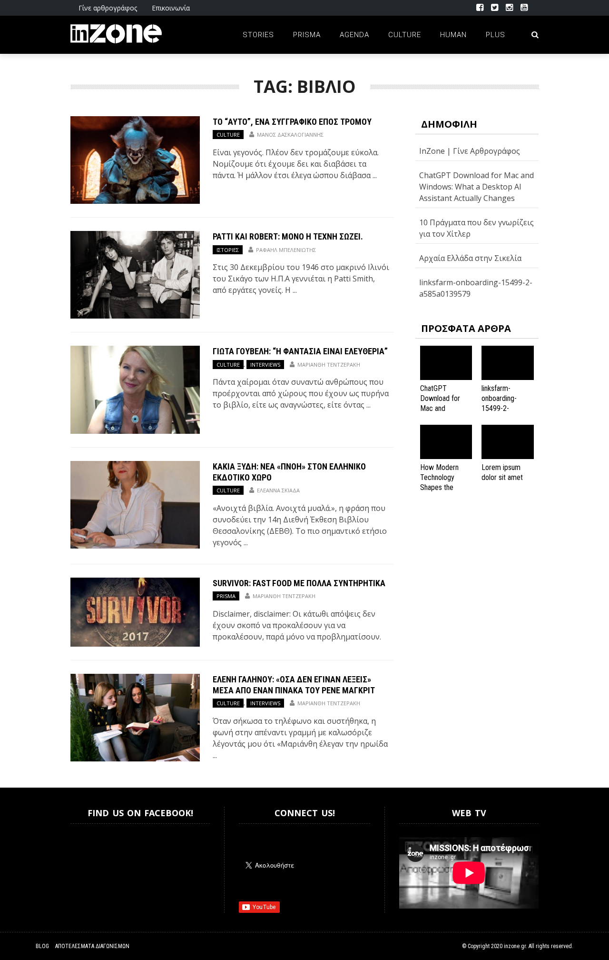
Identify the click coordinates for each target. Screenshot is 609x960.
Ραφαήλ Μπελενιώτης (286, 249)
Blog (42, 946)
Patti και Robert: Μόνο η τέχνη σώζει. (288, 236)
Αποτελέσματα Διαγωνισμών (92, 946)
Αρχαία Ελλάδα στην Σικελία (470, 258)
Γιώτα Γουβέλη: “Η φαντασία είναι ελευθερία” (300, 351)
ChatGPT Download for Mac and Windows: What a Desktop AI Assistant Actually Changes (476, 186)
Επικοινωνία (171, 7)
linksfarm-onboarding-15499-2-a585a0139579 (503, 403)
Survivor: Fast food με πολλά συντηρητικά (299, 583)
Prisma (307, 34)
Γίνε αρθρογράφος (108, 7)
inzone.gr (515, 946)
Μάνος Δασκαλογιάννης (290, 134)
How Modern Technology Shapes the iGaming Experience (439, 487)
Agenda (354, 34)
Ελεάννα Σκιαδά (278, 490)
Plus (495, 34)
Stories (258, 34)
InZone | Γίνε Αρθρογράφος (469, 151)
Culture (404, 34)
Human (453, 34)
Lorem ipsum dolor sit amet (502, 472)
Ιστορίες (227, 249)
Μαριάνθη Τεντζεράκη (328, 364)
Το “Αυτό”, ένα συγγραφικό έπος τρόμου (292, 122)
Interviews (265, 364)
